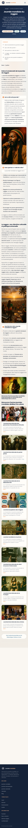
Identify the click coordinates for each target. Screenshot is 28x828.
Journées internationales (6, 786)
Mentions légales (5, 818)
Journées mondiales (5, 784)
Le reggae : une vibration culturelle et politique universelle (15, 54)
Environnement (4, 805)
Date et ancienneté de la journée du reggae (14, 44)
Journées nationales (5, 789)
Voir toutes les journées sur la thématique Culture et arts (14, 636)
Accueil (6, 8)
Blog (2, 793)
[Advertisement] (14, 707)
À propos (3, 813)
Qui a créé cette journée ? (10, 47)
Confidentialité (4, 821)
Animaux (3, 802)
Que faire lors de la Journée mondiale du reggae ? (13, 58)
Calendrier (3, 791)
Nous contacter (4, 816)
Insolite (3, 807)
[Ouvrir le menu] (25, 2)
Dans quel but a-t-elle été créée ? (12, 50)
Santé (2, 800)
